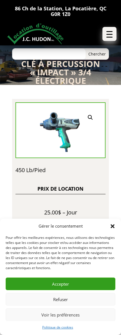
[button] (112, 226)
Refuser (60, 299)
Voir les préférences (60, 315)
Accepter (60, 284)
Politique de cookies (57, 327)
